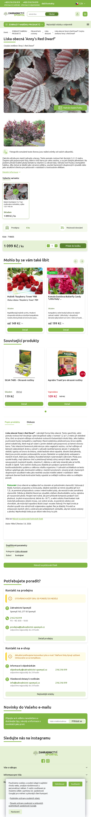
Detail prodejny (44, 638)
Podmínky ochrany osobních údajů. (24, 798)
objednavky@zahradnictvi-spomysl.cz (27, 669)
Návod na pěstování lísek (44, 565)
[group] (24, 299)
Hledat (51, 14)
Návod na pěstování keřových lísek (26, 519)
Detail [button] (24, 330)
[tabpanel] (23, 377)
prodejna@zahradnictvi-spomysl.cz (26, 627)
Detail (23, 404)
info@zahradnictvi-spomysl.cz (24, 683)
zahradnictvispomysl (47, 761)
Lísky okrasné (20, 551)
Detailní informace (9, 172)
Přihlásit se (76, 721)
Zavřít (6, 255)
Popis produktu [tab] (11, 422)
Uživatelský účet (76, 14)
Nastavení (14, 812)
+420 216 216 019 (11, 2)
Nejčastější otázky (44, 694)
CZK (80, 3)
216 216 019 (15, 618)
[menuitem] (23, 24)
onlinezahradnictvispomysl (42, 761)
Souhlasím (74, 784)
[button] (24, 322)
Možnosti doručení (74, 228)
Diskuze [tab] (30, 422)
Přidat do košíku (72, 246)
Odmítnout (59, 784)
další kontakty (47, 3)
